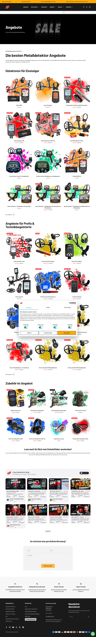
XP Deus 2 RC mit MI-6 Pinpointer (48, 296)
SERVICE (60, 7)
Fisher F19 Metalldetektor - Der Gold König (19, 367)
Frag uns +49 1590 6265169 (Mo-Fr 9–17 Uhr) (37, 1)
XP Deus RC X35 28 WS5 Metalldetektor (48, 367)
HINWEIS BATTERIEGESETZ (31, 609)
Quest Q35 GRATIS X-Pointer (76, 140)
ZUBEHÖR (52, 7)
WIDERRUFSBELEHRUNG (30, 611)
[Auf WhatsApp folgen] (20, 627)
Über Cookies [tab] (67, 307)
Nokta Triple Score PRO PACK (48, 140)
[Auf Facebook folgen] (6, 627)
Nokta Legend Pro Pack (19, 261)
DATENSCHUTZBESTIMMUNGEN (32, 614)
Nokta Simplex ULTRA (19, 140)
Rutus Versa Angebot (77, 261)
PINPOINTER (44, 7)
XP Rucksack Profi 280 (80, 410)
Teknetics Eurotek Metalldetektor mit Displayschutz (48, 176)
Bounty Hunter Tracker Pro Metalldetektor (19, 176)
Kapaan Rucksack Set (16, 410)
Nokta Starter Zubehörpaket (37, 410)
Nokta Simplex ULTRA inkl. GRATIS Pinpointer (76, 105)
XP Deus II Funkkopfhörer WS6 (16, 438)
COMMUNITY (69, 7)
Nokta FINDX (19, 105)
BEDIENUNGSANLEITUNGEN (12, 618)
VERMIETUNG (9, 621)
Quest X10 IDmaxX (48, 105)
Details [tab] (48, 307)
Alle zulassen (67, 332)
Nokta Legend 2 (19, 296)
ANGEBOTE (25, 7)
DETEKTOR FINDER (10, 609)
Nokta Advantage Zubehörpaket (58, 410)
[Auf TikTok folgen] (16, 627)
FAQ (6, 616)
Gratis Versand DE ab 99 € (15, 1)
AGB (26, 606)
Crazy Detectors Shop (20, 472)
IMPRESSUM (27, 616)
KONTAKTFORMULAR (10, 606)
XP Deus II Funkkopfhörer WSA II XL (37, 438)
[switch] (41, 327)
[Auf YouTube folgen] (13, 627)
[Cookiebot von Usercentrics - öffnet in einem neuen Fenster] (70, 303)
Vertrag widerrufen (30, 619)
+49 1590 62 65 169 (50, 616)
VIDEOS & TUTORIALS (10, 614)
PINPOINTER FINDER (10, 611)
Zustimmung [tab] (28, 307)
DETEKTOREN (34, 7)
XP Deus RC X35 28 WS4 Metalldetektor (77, 367)
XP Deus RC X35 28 (76, 296)
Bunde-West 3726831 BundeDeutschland (49, 608)
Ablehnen (29, 332)
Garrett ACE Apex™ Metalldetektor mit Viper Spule (19, 206)
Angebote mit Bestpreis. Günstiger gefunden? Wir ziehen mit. (66, 1)
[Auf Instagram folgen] (10, 627)
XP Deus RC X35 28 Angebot (47, 261)
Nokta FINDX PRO (77, 176)
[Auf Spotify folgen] (23, 627)
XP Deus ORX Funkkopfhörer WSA (80, 438)
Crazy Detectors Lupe (59, 438)
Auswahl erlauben (48, 332)
